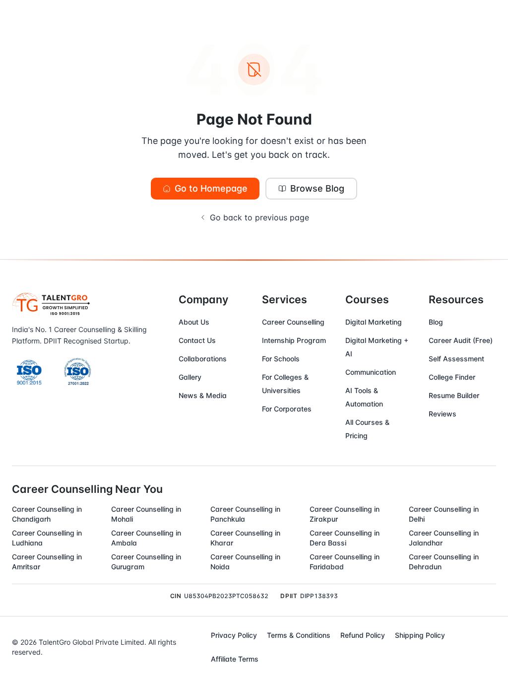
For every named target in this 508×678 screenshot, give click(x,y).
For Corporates (287, 409)
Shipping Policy (420, 635)
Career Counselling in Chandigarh (47, 514)
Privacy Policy (234, 635)
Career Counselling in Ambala (146, 538)
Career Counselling (293, 322)
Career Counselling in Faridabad (345, 561)
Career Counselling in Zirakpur (345, 514)
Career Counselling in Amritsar (47, 561)
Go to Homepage (211, 188)
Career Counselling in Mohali (146, 514)
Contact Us (197, 340)
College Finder (452, 377)
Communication (370, 372)
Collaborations (203, 358)
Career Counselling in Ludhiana (47, 538)
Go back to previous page (259, 217)
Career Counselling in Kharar (245, 538)
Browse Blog (317, 188)
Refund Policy (362, 635)
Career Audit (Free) (461, 340)
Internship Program (294, 340)
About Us (194, 322)
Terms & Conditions (298, 635)
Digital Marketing (373, 322)
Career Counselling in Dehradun (444, 561)
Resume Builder (454, 395)
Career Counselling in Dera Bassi (345, 538)
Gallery (190, 377)
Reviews (442, 413)
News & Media (203, 395)
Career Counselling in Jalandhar (444, 538)
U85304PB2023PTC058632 (226, 596)
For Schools (281, 358)
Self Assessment (456, 358)
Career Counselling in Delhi (444, 514)
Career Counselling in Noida (245, 561)
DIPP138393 (319, 596)
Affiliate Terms (234, 659)
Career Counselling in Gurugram (146, 561)
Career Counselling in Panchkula (245, 514)
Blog (436, 322)
